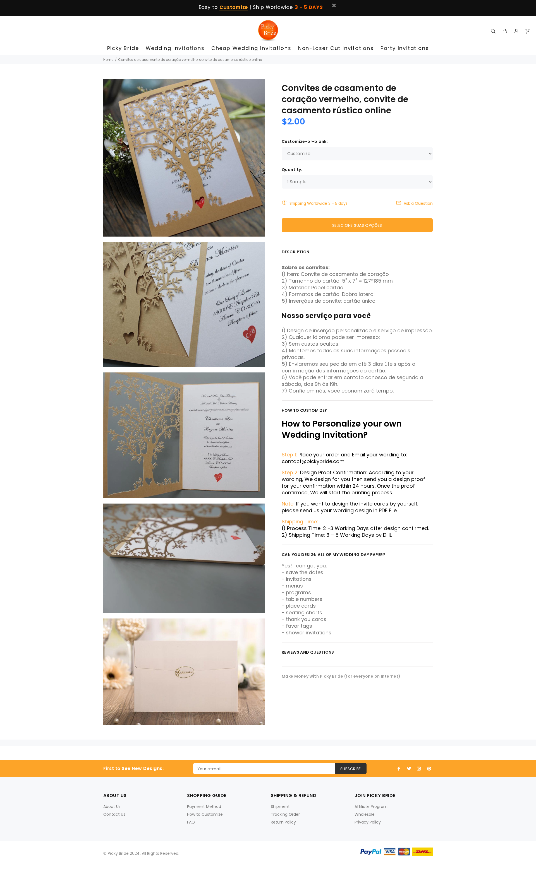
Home (108, 59)
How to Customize (205, 814)
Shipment (280, 806)
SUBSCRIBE (350, 769)
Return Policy (283, 822)
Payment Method (204, 806)
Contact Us (114, 814)
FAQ (191, 822)
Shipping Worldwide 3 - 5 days (318, 203)
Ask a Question (418, 203)
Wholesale (365, 814)
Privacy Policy (368, 822)
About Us (112, 806)
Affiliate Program (371, 806)
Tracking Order (285, 814)
